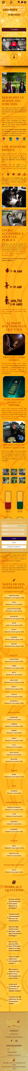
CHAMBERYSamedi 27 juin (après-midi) (14, 830)
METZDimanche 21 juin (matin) (14, 673)
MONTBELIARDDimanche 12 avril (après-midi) (14, 597)
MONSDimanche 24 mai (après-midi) (14, 776)
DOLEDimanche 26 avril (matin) (14, 603)
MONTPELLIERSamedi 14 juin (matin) (14, 854)
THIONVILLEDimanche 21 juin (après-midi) (14, 702)
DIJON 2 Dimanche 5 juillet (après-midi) (14, 631)
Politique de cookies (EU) (14, 1055)
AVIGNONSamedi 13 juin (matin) (14, 792)
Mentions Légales (12, 1052)
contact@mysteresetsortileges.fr (14, 1037)
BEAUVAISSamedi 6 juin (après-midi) (14, 760)
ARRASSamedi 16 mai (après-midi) (14, 739)
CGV (8, 1049)
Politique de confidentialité (18, 550)
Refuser (14, 542)
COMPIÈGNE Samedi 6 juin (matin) (14, 718)
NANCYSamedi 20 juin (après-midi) (14, 688)
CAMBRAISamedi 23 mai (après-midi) (14, 725)
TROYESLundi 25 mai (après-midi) (14, 695)
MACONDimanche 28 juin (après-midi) (14, 645)
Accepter (14, 538)
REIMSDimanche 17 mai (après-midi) (14, 667)
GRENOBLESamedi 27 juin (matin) (14, 823)
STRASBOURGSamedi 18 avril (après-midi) (14, 660)
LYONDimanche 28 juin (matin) (14, 815)
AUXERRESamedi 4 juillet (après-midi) (14, 638)
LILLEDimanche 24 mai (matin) (14, 746)
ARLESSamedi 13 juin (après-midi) (14, 871)
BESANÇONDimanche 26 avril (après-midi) (14, 617)
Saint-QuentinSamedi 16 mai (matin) (14, 754)
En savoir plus (14, 34)
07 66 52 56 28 (14, 1034)
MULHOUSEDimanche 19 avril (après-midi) (14, 681)
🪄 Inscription (14, 29)
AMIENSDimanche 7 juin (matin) (14, 732)
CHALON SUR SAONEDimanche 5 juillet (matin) (14, 610)
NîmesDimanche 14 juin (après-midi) (14, 847)
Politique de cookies (8, 550)
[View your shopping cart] (18, 2)
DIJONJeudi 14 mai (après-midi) (14, 624)
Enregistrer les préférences (14, 546)
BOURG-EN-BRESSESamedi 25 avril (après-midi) (14, 808)
